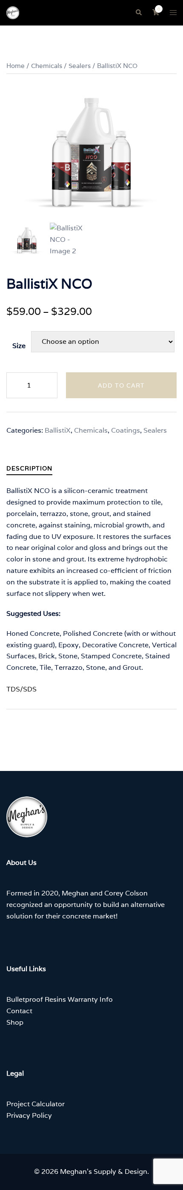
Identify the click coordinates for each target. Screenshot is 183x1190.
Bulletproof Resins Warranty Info (59, 999)
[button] (138, 12)
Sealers (80, 66)
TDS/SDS (21, 689)
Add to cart (121, 385)
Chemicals (46, 66)
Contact (19, 1010)
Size (19, 345)
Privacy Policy (29, 1115)
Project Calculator (35, 1103)
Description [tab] (29, 468)
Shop (14, 1022)
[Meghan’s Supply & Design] (12, 12)
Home (15, 66)
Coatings (125, 430)
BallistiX (58, 430)
